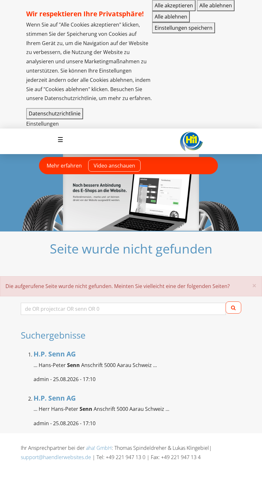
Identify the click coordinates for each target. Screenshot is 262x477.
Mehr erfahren (64, 165)
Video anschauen (114, 165)
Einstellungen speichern (183, 27)
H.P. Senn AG (55, 353)
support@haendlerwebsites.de (56, 457)
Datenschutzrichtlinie (55, 113)
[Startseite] (191, 141)
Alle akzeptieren (174, 5)
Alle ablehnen (215, 5)
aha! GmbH (99, 447)
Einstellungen (42, 123)
